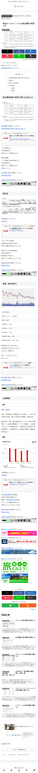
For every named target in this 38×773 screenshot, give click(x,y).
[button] (30, 56)
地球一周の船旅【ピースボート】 (12, 548)
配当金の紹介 (5, 265)
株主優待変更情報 (7, 16)
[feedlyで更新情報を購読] (10, 605)
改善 (9, 18)
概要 (13, 88)
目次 (16, 74)
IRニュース (4, 358)
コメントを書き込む (19, 749)
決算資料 (4, 475)
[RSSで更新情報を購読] (27, 605)
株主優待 (17, 16)
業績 (13, 90)
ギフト (23, 16)
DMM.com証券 (6, 180)
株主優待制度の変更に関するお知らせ (19, 78)
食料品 (29, 16)
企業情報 (11, 85)
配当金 (11, 80)
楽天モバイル (5, 529)
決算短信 (4, 221)
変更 (4, 18)
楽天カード (4, 537)
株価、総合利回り (14, 83)
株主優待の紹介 (6, 175)
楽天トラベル (5, 559)
